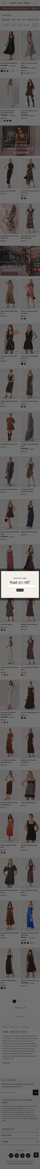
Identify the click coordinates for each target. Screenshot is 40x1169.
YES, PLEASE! (20, 590)
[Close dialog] (37, 573)
